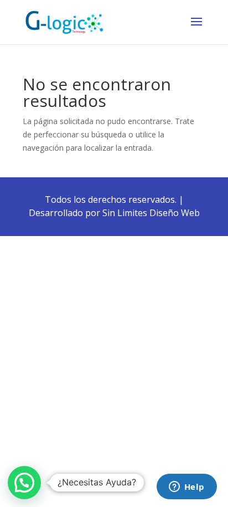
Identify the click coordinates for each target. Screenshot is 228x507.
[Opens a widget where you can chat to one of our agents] (186, 487)
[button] (24, 482)
